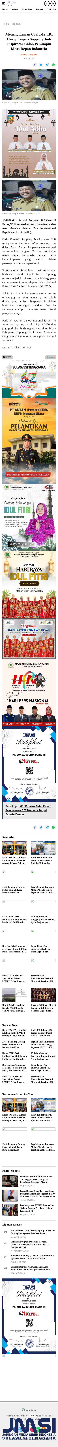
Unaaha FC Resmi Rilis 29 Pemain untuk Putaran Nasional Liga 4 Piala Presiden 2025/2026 (43, 1008)
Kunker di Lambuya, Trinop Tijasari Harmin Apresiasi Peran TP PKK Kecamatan (32, 1257)
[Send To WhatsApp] (53, 64)
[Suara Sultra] (15, 3)
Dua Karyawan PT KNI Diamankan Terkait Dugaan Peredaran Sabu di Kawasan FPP (37, 1208)
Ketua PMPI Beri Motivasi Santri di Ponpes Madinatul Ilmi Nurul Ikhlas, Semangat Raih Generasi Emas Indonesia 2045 (14, 919)
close (32, 1415)
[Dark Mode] (47, 3)
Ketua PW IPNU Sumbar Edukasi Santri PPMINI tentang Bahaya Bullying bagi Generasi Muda (14, 860)
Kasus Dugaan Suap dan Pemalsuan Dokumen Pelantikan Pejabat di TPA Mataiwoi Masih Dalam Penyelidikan (37, 1194)
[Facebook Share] (34, 64)
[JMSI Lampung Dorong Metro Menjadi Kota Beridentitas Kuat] (14, 877)
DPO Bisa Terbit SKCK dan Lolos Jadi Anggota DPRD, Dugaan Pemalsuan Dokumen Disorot (36, 1179)
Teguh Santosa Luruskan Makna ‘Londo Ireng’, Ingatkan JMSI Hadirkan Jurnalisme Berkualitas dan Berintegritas (43, 890)
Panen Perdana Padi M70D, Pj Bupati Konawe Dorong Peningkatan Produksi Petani (33, 1232)
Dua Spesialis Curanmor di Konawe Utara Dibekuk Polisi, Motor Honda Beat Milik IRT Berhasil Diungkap (14, 949)
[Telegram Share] (47, 64)
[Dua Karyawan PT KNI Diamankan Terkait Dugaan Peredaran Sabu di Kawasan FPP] (10, 1210)
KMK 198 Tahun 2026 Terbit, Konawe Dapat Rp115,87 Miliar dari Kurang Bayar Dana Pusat (41, 860)
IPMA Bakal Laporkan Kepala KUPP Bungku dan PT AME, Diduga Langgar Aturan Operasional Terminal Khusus (13, 1008)
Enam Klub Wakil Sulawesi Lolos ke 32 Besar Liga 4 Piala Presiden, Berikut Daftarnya (40, 949)
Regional (33, 54)
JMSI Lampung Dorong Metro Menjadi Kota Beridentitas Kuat (13, 890)
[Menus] (4, 3)
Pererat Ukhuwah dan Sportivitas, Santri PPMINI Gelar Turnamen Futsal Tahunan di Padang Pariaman (14, 978)
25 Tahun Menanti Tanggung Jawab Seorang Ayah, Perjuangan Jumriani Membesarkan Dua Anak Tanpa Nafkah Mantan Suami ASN (43, 919)
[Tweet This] (41, 64)
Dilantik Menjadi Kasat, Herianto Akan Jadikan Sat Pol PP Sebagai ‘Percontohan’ (31, 1268)
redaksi (24, 54)
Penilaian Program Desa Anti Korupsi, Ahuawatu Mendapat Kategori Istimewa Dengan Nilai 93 (30, 1245)
